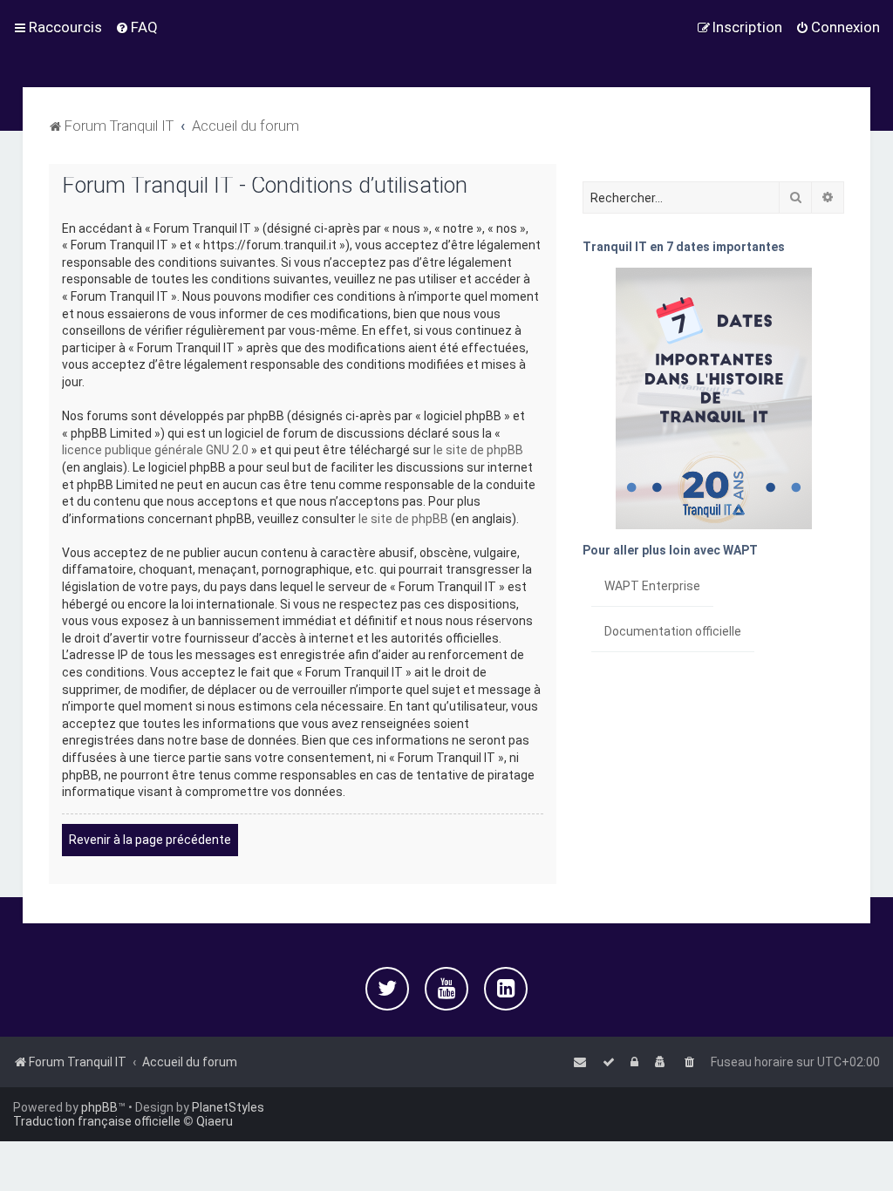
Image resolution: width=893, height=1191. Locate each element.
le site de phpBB (478, 450)
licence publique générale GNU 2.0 (155, 450)
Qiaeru (214, 1121)
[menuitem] (136, 27)
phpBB (99, 1107)
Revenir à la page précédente (150, 840)
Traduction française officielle (97, 1121)
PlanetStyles (228, 1107)
